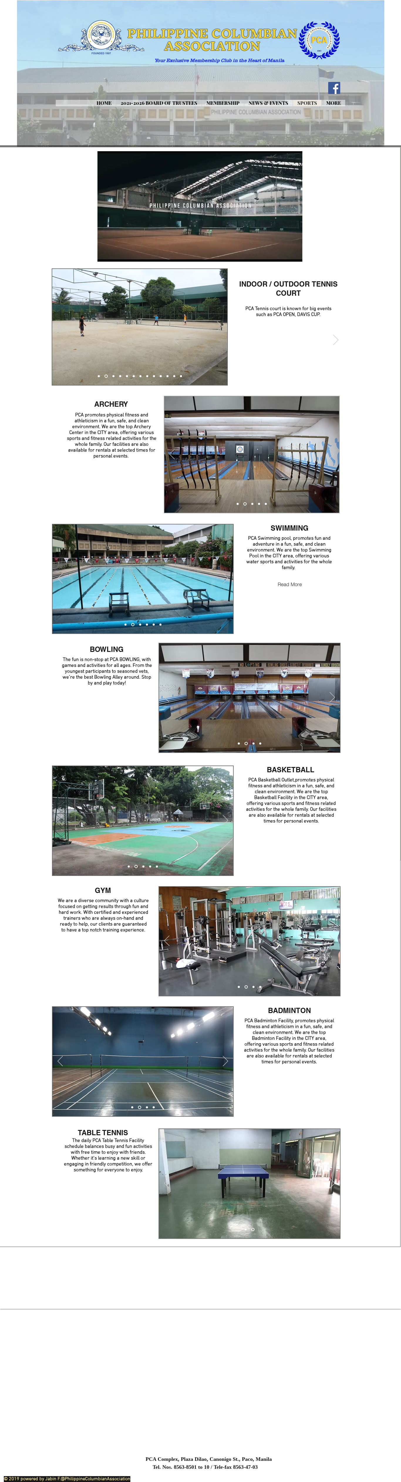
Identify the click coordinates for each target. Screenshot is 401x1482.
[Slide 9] (154, 376)
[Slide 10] (161, 376)
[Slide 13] (181, 376)
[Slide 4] (120, 376)
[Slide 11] (167, 376)
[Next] (335, 340)
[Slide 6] (134, 376)
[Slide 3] (112, 376)
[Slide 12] (174, 376)
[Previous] (176, 340)
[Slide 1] (99, 376)
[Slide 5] (127, 376)
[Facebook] (334, 88)
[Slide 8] (147, 376)
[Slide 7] (140, 376)
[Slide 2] (106, 376)
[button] (295, 254)
